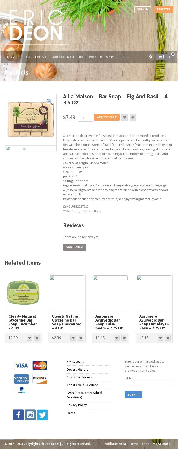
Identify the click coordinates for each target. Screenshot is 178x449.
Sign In (143, 9)
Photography (101, 57)
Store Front (35, 57)
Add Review (74, 247)
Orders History (77, 369)
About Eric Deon (68, 57)
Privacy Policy (77, 405)
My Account (75, 361)
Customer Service (79, 377)
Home (12, 57)
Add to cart (107, 117)
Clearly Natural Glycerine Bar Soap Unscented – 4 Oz (67, 322)
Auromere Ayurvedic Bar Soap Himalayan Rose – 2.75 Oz (154, 322)
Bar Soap (72, 211)
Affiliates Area (115, 444)
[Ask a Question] (133, 117)
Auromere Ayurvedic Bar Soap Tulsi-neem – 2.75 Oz (109, 322)
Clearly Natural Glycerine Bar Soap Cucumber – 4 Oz (22, 322)
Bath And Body (91, 211)
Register (163, 9)
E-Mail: (129, 378)
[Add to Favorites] (124, 117)
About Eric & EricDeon (83, 385)
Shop (145, 444)
